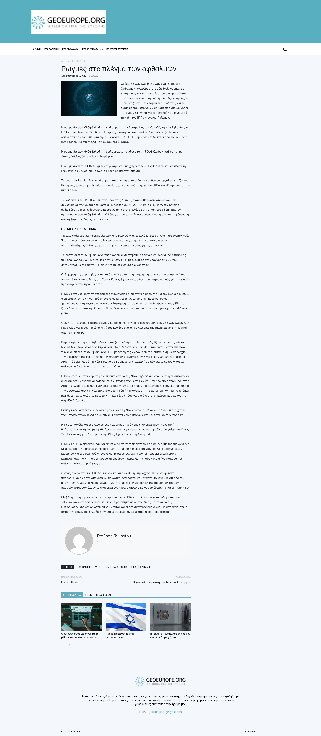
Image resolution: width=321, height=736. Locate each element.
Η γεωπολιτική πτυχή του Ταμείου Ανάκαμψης (162, 582)
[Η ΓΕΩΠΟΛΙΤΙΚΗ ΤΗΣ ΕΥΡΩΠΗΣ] (70, 22)
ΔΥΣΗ (97, 566)
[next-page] (69, 645)
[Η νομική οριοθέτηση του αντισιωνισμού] (126, 617)
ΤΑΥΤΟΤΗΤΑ (250, 731)
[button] (285, 49)
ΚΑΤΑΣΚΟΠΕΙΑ (120, 566)
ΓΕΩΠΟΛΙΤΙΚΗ (84, 566)
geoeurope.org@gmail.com (165, 712)
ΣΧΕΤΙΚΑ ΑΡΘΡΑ (71, 595)
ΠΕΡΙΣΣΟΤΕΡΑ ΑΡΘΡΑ (98, 595)
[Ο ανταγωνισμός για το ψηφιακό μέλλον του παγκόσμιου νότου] (81, 617)
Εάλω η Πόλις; (70, 582)
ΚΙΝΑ (133, 566)
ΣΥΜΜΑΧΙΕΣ (146, 566)
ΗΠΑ (107, 566)
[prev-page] (63, 645)
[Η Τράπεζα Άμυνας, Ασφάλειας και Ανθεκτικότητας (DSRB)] (170, 617)
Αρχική (65, 61)
